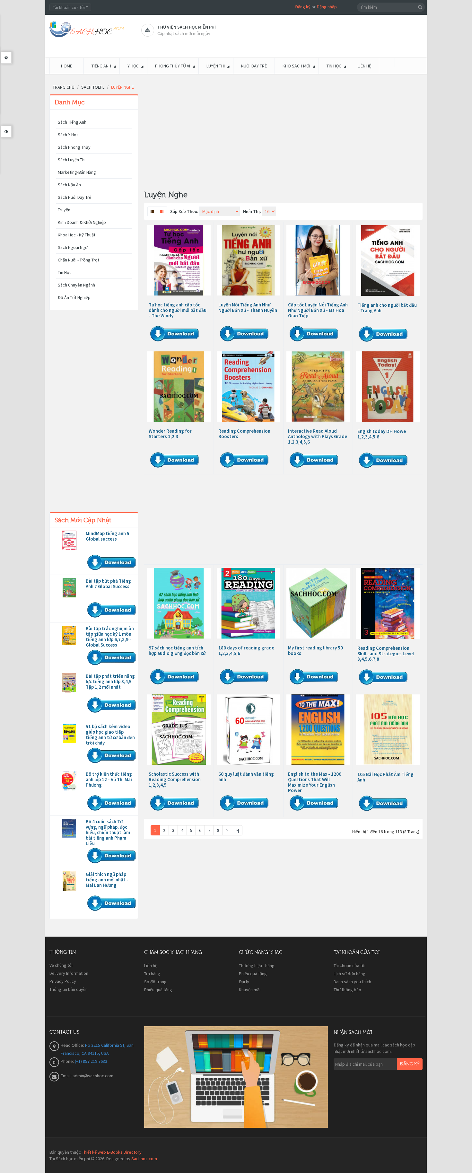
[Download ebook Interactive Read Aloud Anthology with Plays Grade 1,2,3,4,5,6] (318, 386)
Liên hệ (150, 965)
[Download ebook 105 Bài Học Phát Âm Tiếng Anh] (388, 729)
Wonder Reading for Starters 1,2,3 (170, 433)
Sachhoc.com (144, 1158)
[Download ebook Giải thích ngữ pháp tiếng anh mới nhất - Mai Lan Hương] (69, 881)
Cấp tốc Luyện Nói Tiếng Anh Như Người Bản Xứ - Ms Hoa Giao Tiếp (318, 310)
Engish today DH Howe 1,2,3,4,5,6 (381, 433)
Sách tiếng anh (72, 122)
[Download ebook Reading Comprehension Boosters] (248, 386)
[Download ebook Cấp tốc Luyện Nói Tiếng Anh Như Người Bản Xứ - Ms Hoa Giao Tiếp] (318, 260)
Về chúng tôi (61, 965)
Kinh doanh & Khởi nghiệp (82, 222)
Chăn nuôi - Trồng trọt (78, 260)
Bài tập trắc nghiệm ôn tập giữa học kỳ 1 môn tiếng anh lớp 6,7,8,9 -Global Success (110, 637)
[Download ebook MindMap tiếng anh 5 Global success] (69, 540)
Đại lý (244, 981)
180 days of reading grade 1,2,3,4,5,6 (246, 650)
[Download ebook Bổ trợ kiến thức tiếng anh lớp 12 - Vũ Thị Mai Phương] (69, 780)
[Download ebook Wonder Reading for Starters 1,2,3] (179, 386)
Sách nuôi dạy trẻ (74, 197)
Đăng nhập (327, 7)
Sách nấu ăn (69, 185)
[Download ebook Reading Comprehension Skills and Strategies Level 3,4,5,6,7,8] (388, 603)
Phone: (68, 1061)
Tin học (65, 272)
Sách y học (68, 134)
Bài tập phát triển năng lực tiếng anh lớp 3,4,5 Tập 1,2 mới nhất (110, 681)
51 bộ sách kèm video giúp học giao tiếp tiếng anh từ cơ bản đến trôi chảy (110, 734)
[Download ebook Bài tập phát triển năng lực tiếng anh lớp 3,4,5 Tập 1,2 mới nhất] (69, 682)
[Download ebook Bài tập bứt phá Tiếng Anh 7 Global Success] (69, 587)
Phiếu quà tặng (158, 989)
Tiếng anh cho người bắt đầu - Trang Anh (387, 307)
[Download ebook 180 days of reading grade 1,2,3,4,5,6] (248, 603)
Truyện (64, 210)
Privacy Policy (62, 981)
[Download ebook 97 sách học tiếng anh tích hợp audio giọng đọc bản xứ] (179, 603)
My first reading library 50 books (315, 650)
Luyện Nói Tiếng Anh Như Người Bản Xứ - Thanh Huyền (247, 307)
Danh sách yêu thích (352, 981)
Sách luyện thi (71, 160)
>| (237, 830)
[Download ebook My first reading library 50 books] (318, 603)
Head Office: (73, 1045)
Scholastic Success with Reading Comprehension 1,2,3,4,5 (175, 779)
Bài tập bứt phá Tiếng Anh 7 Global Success (108, 583)
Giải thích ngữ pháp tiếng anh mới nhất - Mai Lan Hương (107, 879)
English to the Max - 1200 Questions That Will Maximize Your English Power (314, 782)
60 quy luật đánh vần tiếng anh (246, 776)
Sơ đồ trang (155, 981)
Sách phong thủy (74, 147)
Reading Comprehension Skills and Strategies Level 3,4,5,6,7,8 (385, 653)
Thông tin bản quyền (68, 989)
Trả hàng (152, 973)
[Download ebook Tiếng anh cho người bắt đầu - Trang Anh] (388, 260)
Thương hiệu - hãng (257, 965)
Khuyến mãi (249, 989)
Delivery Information (68, 973)
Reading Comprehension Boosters (244, 433)
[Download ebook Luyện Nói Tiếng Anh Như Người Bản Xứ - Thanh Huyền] (248, 260)
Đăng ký (302, 7)
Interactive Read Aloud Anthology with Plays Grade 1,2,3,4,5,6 (317, 436)
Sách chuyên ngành (76, 285)
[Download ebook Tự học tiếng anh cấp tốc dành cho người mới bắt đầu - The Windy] (179, 260)
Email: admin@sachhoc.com (87, 1076)
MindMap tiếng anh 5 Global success (107, 536)
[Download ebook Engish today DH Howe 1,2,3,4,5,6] (388, 386)
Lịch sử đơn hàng (349, 973)
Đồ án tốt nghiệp (74, 297)
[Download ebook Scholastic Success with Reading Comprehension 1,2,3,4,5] (179, 729)
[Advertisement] (93, 412)
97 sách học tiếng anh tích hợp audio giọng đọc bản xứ (177, 650)
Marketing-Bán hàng (77, 172)
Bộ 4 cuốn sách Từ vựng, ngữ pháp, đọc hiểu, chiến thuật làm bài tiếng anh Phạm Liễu (108, 832)
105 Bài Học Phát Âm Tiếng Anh (385, 777)
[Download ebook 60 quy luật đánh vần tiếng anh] (248, 729)
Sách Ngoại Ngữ (73, 247)
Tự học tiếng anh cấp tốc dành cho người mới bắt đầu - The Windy (177, 310)
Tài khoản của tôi (349, 965)
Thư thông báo (347, 989)
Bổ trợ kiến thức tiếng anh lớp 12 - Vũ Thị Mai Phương (109, 779)
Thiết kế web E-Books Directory (112, 1152)
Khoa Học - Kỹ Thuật (76, 235)
